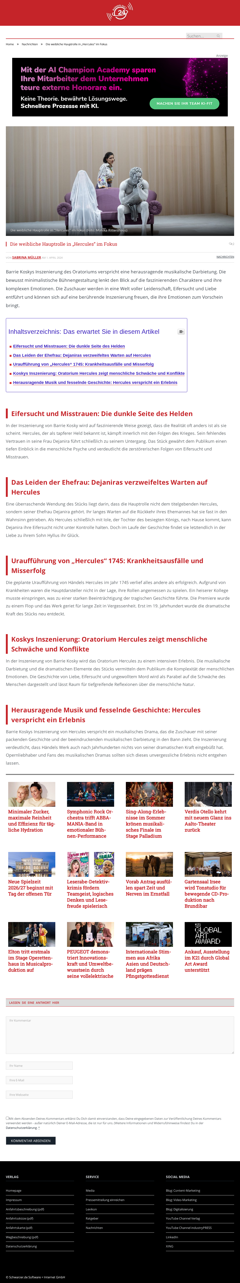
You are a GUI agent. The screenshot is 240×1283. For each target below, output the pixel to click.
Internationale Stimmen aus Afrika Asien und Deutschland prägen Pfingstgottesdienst (148, 963)
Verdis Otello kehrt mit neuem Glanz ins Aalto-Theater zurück (208, 820)
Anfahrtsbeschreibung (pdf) (25, 1209)
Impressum (14, 1200)
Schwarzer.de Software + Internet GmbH (37, 1277)
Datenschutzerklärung (21, 1128)
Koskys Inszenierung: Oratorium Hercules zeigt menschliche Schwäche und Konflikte (99, 373)
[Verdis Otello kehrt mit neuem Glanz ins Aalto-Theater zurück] (208, 794)
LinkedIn (172, 1237)
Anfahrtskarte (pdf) (19, 1228)
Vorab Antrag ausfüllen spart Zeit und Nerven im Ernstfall (149, 887)
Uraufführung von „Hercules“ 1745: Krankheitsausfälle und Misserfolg (83, 364)
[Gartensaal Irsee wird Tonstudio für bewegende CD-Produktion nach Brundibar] (208, 864)
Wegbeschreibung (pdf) (22, 1237)
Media (90, 1190)
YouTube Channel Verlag (183, 1218)
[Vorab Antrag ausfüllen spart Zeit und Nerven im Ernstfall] (149, 864)
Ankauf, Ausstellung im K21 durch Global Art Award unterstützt (207, 960)
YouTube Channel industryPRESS (189, 1228)
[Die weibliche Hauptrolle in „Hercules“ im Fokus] (120, 181)
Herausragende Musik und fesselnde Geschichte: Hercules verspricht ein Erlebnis (95, 382)
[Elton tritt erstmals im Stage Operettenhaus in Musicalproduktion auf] (31, 934)
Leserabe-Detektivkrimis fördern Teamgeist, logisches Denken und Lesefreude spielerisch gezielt (90, 893)
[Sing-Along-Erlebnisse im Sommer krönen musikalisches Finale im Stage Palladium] (149, 794)
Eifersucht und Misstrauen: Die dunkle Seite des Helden (69, 346)
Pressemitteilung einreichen (105, 1200)
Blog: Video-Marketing (181, 1200)
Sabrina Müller (26, 257)
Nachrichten (225, 256)
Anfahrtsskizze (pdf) (19, 1218)
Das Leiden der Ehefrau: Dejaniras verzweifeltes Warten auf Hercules (82, 355)
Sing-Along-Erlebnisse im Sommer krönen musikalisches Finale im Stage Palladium (146, 823)
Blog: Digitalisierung (179, 1209)
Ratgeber (92, 1218)
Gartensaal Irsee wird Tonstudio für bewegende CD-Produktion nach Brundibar (207, 893)
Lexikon (91, 1209)
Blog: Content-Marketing (183, 1190)
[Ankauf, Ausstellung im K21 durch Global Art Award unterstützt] (208, 934)
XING (169, 1246)
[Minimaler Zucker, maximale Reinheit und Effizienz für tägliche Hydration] (31, 794)
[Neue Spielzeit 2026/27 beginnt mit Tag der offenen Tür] (31, 864)
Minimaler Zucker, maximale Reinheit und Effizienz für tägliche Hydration (31, 820)
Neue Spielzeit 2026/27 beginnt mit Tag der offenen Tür (30, 887)
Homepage (13, 1190)
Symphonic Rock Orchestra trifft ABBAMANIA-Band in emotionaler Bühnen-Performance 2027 (90, 823)
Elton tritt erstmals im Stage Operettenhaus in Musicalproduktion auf (30, 960)
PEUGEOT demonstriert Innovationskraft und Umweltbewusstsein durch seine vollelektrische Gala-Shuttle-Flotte (90, 963)
